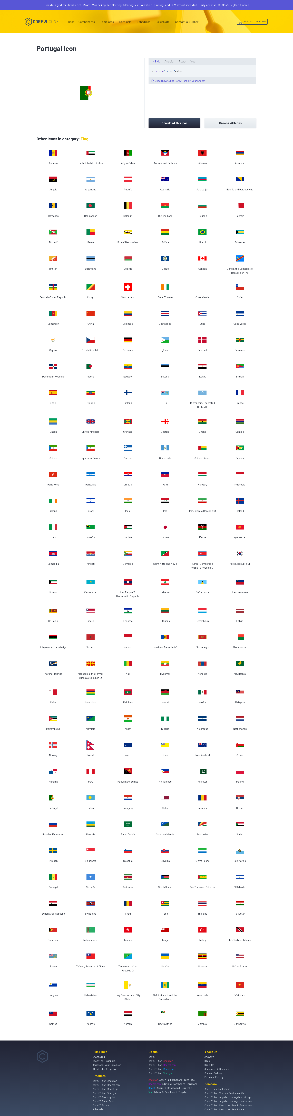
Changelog (99, 1057)
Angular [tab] (169, 61)
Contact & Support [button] (187, 22)
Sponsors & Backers (216, 1069)
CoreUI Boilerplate (105, 1097)
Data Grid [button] (125, 22)
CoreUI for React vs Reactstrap (224, 1109)
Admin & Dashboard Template (172, 1080)
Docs (71, 22)
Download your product (107, 1065)
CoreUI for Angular (105, 1081)
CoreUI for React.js (105, 1089)
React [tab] (182, 61)
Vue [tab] (193, 61)
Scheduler (143, 22)
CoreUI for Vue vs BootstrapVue (224, 1093)
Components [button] (86, 22)
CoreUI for (161, 1061)
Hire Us (209, 1065)
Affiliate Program (104, 1069)
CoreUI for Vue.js (104, 1093)
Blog (207, 1061)
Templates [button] (107, 22)
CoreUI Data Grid (103, 1101)
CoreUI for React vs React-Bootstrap (228, 1105)
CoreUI (153, 1057)
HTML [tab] (156, 61)
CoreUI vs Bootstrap (217, 1089)
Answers (209, 1057)
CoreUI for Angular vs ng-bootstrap (227, 1097)
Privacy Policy (213, 1077)
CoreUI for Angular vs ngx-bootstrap (228, 1101)
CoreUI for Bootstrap (106, 1085)
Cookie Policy (213, 1073)
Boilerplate (162, 22)
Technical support (104, 1061)
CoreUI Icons (101, 1105)
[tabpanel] (202, 74)
